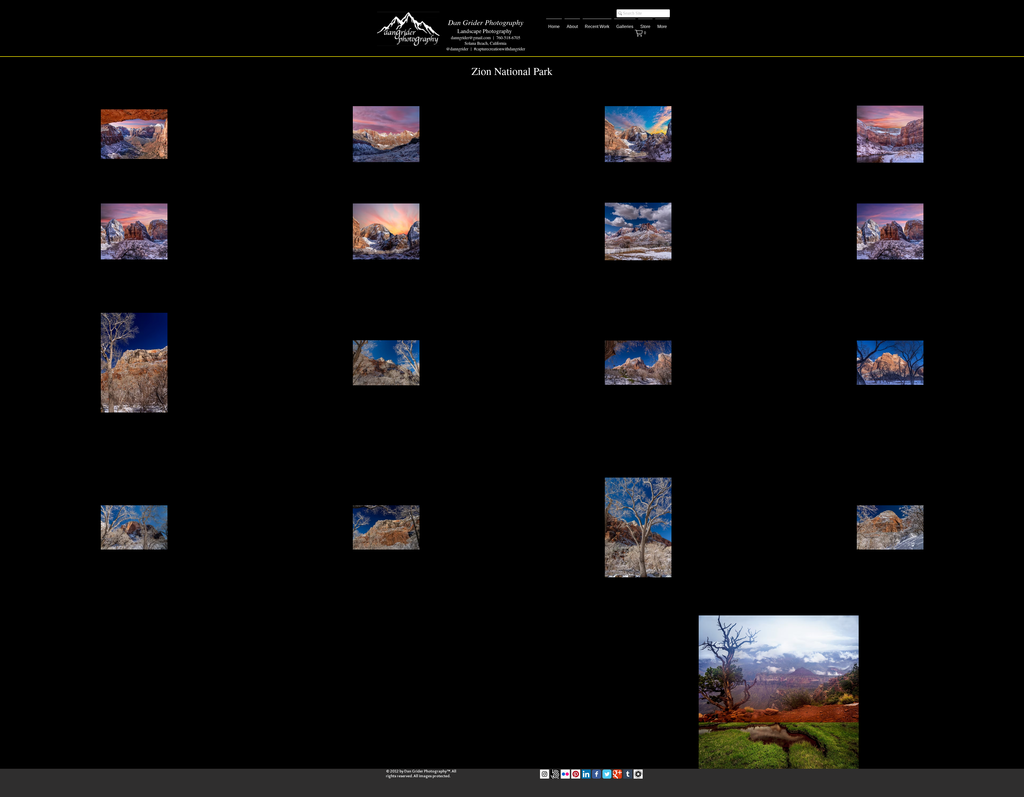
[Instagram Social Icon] (544, 774)
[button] (597, 24)
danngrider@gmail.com (471, 37)
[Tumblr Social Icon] (627, 774)
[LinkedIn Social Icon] (586, 774)
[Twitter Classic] (606, 774)
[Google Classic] (617, 774)
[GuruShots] (638, 774)
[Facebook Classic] (596, 774)
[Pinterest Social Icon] (575, 774)
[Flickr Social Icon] (565, 774)
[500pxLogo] (554, 774)
